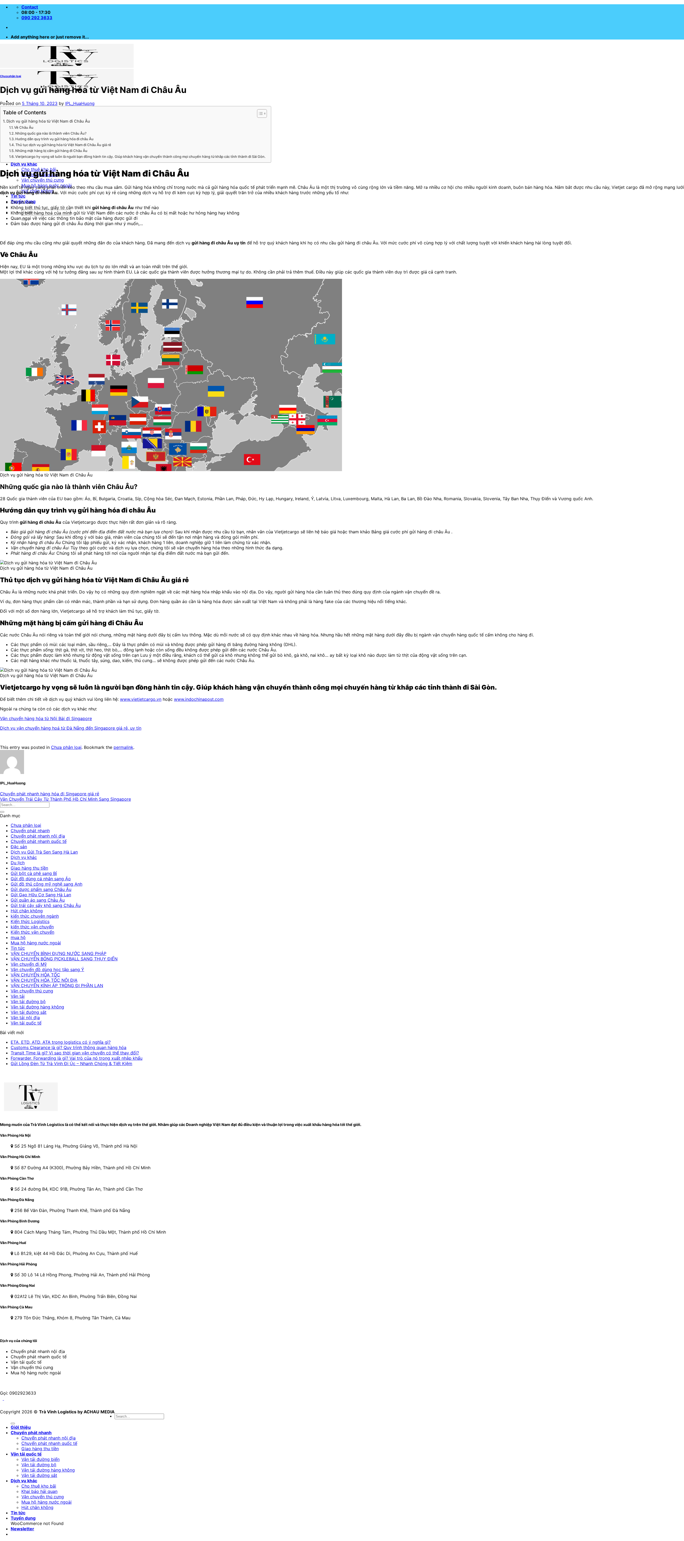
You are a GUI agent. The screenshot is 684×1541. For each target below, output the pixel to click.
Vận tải (18, 996)
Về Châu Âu (23, 127)
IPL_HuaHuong (80, 103)
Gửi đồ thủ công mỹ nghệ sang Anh (46, 884)
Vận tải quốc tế (26, 1023)
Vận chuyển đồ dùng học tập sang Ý (47, 969)
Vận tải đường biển (40, 1459)
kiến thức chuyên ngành (35, 916)
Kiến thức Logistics (30, 921)
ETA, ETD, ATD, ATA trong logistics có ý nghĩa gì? (61, 1042)
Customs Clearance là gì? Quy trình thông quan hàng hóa (68, 1047)
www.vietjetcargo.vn (140, 699)
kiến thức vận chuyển (32, 926)
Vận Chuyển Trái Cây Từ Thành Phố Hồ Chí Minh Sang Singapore (65, 799)
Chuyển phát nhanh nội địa (38, 836)
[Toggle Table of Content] (259, 113)
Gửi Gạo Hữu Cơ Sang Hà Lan (41, 894)
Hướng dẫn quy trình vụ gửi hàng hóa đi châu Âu (54, 139)
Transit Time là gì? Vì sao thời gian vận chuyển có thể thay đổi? (75, 1052)
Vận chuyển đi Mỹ (29, 964)
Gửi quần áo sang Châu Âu (38, 900)
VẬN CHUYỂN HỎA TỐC (35, 974)
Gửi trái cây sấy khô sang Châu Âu (46, 905)
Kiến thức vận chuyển (32, 932)
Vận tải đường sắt (28, 1012)
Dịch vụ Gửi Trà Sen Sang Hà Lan (44, 852)
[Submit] (2, 812)
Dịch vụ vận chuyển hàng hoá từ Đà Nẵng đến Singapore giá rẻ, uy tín (70, 728)
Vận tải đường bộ (28, 1001)
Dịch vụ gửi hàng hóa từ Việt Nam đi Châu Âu (48, 121)
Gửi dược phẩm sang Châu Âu (41, 889)
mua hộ (18, 937)
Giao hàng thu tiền (29, 868)
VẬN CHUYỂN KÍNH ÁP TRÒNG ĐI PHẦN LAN (57, 985)
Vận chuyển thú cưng (42, 180)
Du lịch (18, 862)
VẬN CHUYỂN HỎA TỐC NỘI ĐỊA (44, 980)
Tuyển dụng (23, 1518)
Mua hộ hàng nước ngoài (36, 942)
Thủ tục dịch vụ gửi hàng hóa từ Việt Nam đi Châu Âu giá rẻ (63, 145)
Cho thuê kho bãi (38, 1486)
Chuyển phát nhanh (30, 830)
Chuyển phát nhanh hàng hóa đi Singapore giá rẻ (49, 793)
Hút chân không (27, 910)
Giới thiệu (21, 1427)
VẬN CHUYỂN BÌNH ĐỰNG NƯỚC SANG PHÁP (58, 953)
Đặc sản (19, 846)
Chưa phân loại (10, 76)
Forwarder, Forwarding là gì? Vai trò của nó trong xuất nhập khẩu (76, 1058)
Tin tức (18, 196)
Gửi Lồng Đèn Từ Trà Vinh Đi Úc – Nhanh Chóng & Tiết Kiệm (71, 1063)
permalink (123, 747)
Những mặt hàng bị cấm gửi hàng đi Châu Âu (51, 150)
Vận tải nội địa (25, 1017)
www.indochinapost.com (199, 699)
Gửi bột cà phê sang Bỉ (34, 873)
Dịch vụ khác (24, 164)
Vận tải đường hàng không (37, 1007)
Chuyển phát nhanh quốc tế (39, 841)
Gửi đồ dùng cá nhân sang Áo (41, 878)
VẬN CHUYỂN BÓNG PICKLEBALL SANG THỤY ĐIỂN (64, 958)
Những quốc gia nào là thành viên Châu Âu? (51, 133)
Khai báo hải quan (39, 1491)
